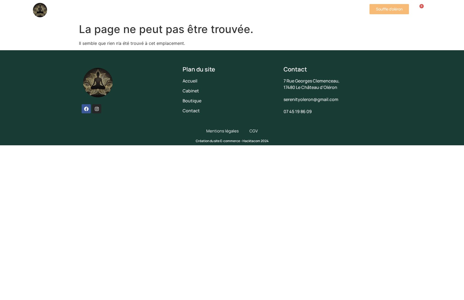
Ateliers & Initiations (147, 10)
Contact (332, 10)
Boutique (193, 10)
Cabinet (103, 10)
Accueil (79, 10)
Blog (311, 10)
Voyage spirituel (274, 10)
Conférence (230, 10)
